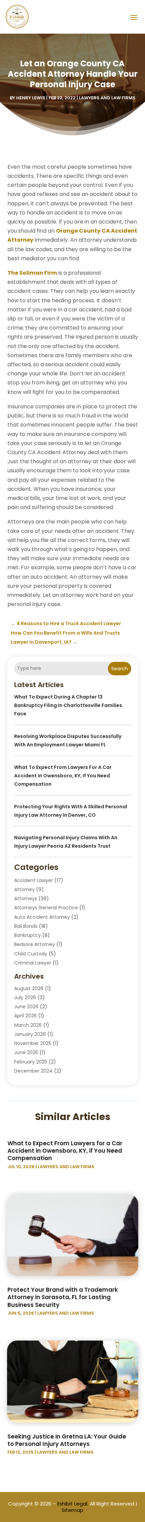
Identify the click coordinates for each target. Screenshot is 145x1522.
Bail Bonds (25, 926)
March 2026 (28, 1025)
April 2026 (25, 1015)
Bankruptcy (27, 935)
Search (119, 668)
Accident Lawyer (33, 880)
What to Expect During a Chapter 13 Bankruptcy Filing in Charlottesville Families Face (68, 705)
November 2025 (32, 1043)
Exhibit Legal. (72, 1503)
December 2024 (33, 1071)
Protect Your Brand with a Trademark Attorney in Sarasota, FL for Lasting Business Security (62, 1297)
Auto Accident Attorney (42, 917)
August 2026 (29, 988)
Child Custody (30, 953)
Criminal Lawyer (32, 962)
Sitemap (72, 1510)
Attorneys (25, 898)
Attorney (24, 889)
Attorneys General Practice (46, 907)
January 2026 (30, 1034)
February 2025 (30, 1061)
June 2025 (26, 1052)
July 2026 (25, 997)
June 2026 (26, 1006)
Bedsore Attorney (34, 944)
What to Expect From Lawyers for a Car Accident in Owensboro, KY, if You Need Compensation (63, 775)
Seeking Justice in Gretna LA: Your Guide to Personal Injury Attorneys (66, 1440)
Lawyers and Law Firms (107, 98)
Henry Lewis (30, 98)
